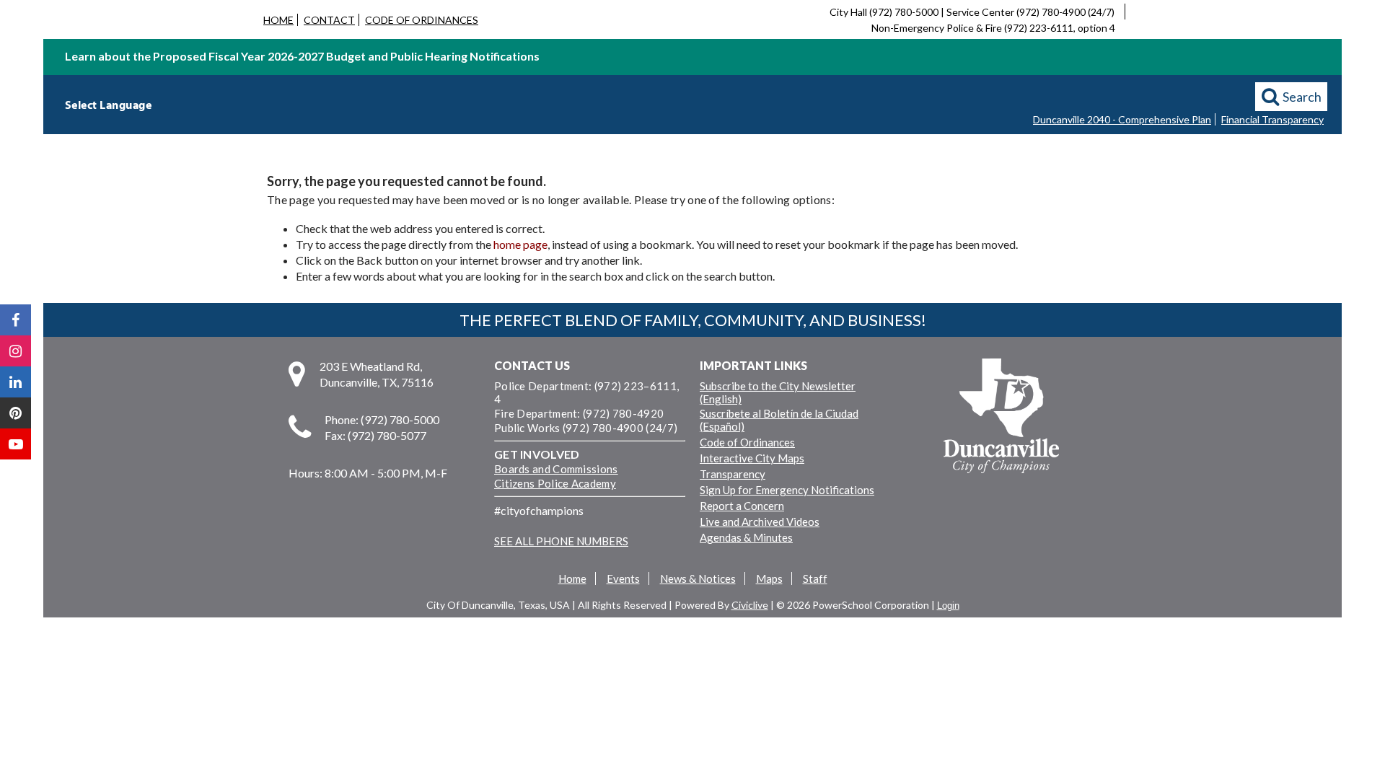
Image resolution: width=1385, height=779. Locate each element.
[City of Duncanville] (1001, 417)
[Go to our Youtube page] (15, 443)
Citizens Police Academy (555, 483)
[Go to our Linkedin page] (15, 381)
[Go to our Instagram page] (15, 350)
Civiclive (749, 605)
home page (520, 244)
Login (948, 605)
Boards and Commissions (556, 468)
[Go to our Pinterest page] (15, 412)
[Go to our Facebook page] (15, 319)
